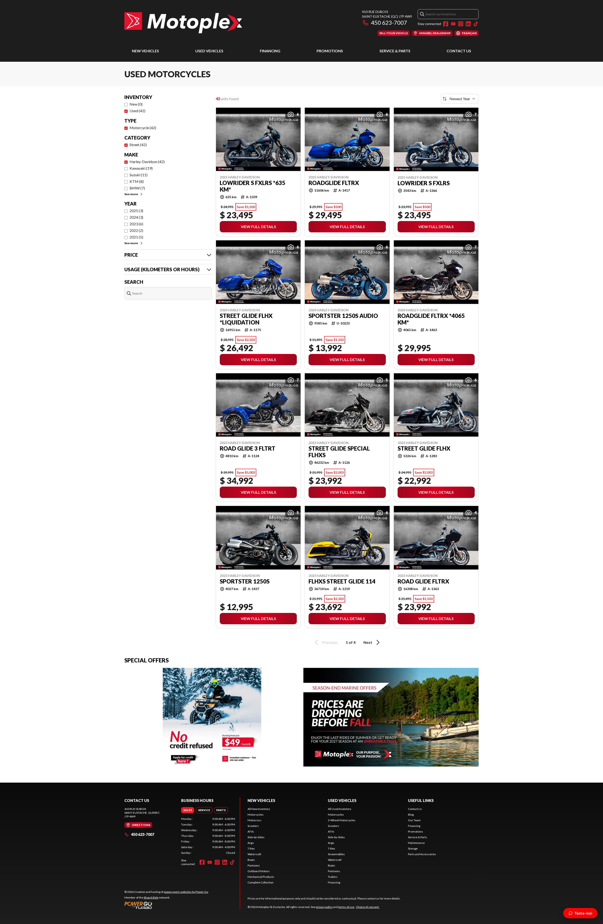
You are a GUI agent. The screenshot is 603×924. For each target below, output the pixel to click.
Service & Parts (394, 51)
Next (367, 642)
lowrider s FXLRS (424, 183)
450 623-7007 (389, 22)
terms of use (346, 907)
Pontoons (254, 865)
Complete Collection (260, 882)
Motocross (254, 820)
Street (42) (138, 144)
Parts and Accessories (422, 854)
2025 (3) (136, 210)
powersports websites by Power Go (186, 892)
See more (131, 194)
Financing (270, 51)
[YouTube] (453, 24)
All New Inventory (259, 809)
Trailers (333, 877)
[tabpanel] (208, 836)
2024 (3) (136, 217)
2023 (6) (136, 224)
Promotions (330, 51)
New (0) (136, 104)
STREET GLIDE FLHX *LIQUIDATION (246, 319)
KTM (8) (137, 181)
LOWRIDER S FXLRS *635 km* (252, 186)
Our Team (414, 820)
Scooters (253, 826)
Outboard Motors (259, 871)
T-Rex (251, 848)
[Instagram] (461, 24)
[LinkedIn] (468, 24)
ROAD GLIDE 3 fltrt (247, 448)
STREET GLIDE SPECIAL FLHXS (339, 451)
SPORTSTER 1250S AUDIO (343, 315)
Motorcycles (256, 814)
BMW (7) (137, 188)
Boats (251, 860)
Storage (413, 848)
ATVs (251, 831)
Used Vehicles (209, 51)
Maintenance (416, 843)
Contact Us (459, 51)
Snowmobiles (336, 854)
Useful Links (421, 800)
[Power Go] (166, 905)
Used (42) (137, 110)
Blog (411, 814)
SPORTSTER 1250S (244, 581)
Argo (251, 843)
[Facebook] (445, 24)
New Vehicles (145, 51)
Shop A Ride (151, 897)
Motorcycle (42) (143, 127)
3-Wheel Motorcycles (341, 820)
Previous (330, 642)
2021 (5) (136, 237)
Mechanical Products (261, 877)
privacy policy (324, 907)
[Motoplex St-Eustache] (183, 23)
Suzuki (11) (138, 174)
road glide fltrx (423, 581)
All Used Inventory (339, 809)
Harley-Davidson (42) (147, 161)
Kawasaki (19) (141, 168)
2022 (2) (136, 230)
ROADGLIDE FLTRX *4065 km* (431, 319)
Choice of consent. (367, 907)
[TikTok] (476, 24)
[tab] (187, 810)
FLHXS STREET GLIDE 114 (342, 581)
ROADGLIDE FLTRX (334, 183)
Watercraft (254, 854)
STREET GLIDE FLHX (424, 448)
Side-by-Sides (256, 837)
